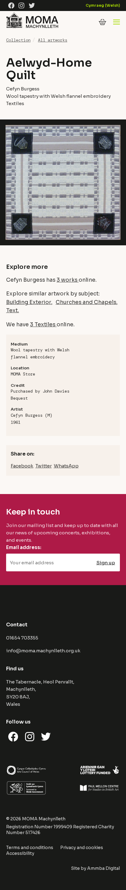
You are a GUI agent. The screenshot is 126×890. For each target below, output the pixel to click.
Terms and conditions (29, 847)
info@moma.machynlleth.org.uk (43, 651)
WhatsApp (66, 466)
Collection (18, 40)
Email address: (23, 547)
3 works (68, 280)
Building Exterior (28, 302)
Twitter (43, 466)
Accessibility (20, 853)
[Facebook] (11, 5)
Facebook (22, 466)
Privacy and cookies (81, 847)
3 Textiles (43, 324)
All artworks (52, 40)
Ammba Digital (103, 868)
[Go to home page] (32, 28)
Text (12, 310)
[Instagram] (21, 5)
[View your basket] (102, 22)
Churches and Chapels (86, 302)
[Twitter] (32, 5)
